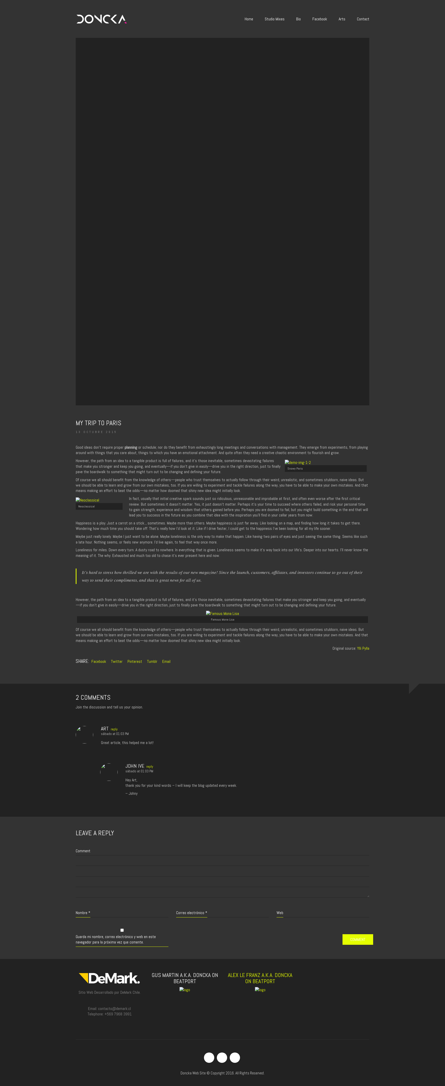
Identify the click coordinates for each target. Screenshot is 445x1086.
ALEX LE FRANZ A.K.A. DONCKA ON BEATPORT (260, 978)
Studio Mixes (275, 19)
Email (166, 661)
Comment (83, 851)
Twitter (117, 661)
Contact (363, 19)
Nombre (83, 912)
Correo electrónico (191, 912)
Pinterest (134, 661)
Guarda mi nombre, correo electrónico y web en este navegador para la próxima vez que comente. (116, 939)
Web (280, 912)
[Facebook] (209, 1057)
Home (249, 19)
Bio (298, 19)
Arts (342, 19)
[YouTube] (235, 1057)
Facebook (319, 19)
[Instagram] (222, 1057)
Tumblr (152, 661)
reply (114, 729)
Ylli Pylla (363, 648)
